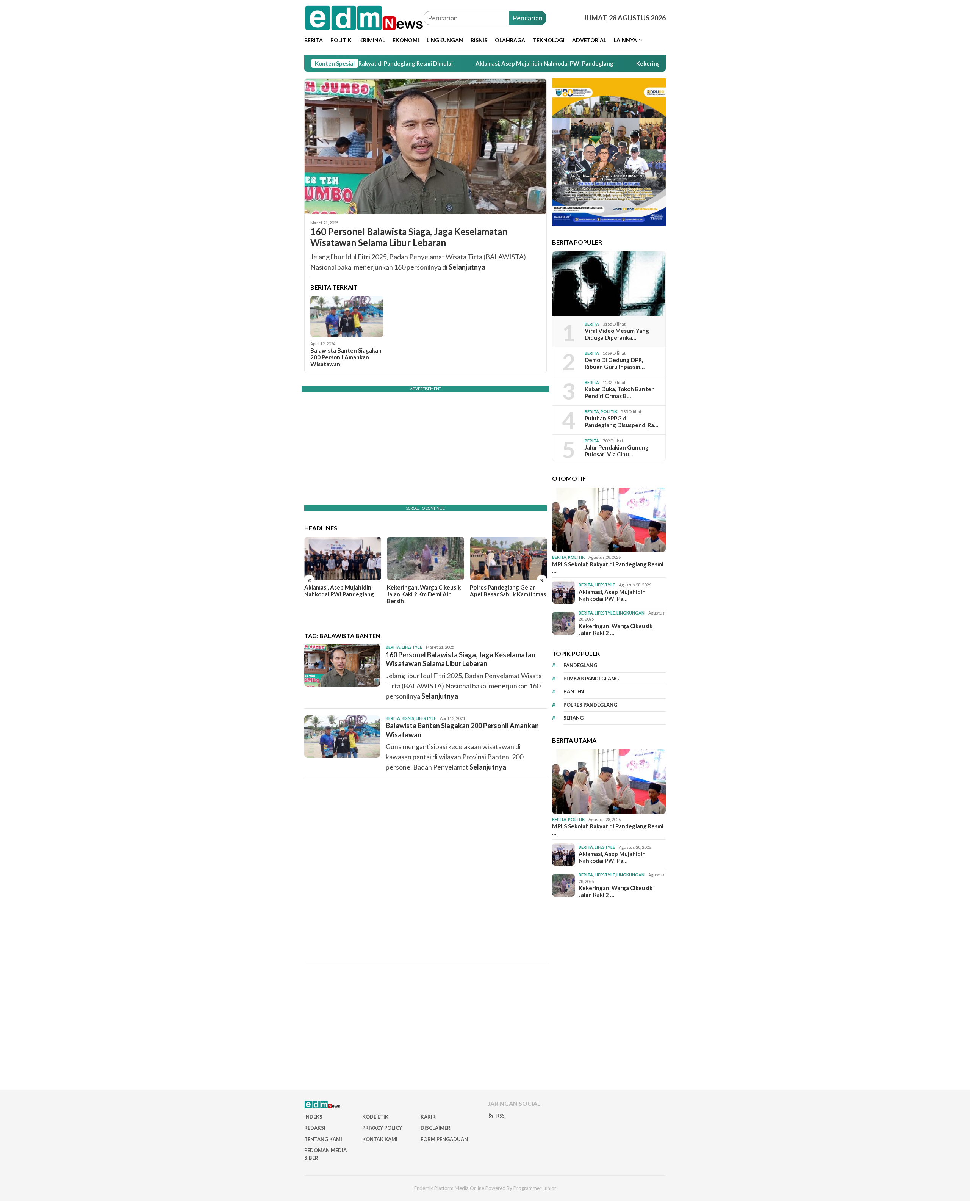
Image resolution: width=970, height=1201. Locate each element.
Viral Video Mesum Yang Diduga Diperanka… (617, 334)
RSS (500, 1116)
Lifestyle (412, 646)
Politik (609, 411)
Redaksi (314, 1128)
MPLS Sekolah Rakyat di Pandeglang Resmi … (607, 567)
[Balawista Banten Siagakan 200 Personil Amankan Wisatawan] (346, 316)
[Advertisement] (425, 871)
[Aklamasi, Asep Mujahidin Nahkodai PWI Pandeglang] (342, 558)
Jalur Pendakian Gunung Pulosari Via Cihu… (617, 451)
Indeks (313, 1117)
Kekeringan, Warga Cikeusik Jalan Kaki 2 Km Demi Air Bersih (424, 594)
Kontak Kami (379, 1139)
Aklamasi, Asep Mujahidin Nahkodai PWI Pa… (612, 595)
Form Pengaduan (444, 1139)
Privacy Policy (382, 1128)
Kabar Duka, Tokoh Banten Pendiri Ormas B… (620, 393)
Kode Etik (375, 1117)
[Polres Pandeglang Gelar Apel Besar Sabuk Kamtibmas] (508, 558)
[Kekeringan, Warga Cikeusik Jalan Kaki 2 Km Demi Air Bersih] (425, 558)
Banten (573, 692)
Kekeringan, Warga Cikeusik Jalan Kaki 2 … (615, 629)
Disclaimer (436, 1128)
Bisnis (408, 718)
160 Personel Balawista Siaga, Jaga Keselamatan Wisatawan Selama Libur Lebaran (408, 237)
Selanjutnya (467, 267)
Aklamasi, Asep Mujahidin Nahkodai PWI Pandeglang (489, 63)
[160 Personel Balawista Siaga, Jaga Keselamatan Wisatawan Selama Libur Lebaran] (425, 146)
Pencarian (528, 18)
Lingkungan (630, 612)
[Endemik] (364, 17)
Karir (428, 1117)
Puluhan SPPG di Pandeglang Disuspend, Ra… (621, 422)
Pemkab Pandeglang (591, 679)
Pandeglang (580, 666)
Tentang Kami (323, 1139)
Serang (573, 718)
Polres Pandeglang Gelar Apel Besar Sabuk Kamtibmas (508, 590)
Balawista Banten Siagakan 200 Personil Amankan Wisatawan (346, 357)
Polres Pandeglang (590, 705)
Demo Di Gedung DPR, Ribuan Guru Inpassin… (615, 363)
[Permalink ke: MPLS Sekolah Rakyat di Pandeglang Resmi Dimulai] (609, 520)
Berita (393, 646)
